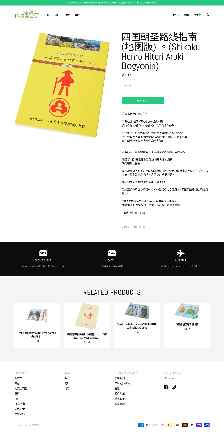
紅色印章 (19, 409)
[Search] (208, 15)
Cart (197, 15)
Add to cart (143, 100)
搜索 (67, 378)
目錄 (56, 15)
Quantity (127, 85)
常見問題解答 (122, 383)
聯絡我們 (119, 378)
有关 (68, 15)
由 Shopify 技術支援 (31, 425)
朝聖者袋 (19, 414)
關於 (67, 383)
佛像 (17, 383)
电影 (77, 15)
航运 (117, 388)
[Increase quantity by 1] (140, 91)
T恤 (16, 398)
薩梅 (17, 393)
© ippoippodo (18, 425)
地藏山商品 (20, 388)
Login (186, 15)
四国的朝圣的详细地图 (187, 324)
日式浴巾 (19, 404)
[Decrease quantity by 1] (124, 91)
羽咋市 (18, 378)
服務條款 (119, 404)
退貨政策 (119, 393)
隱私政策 (119, 398)
